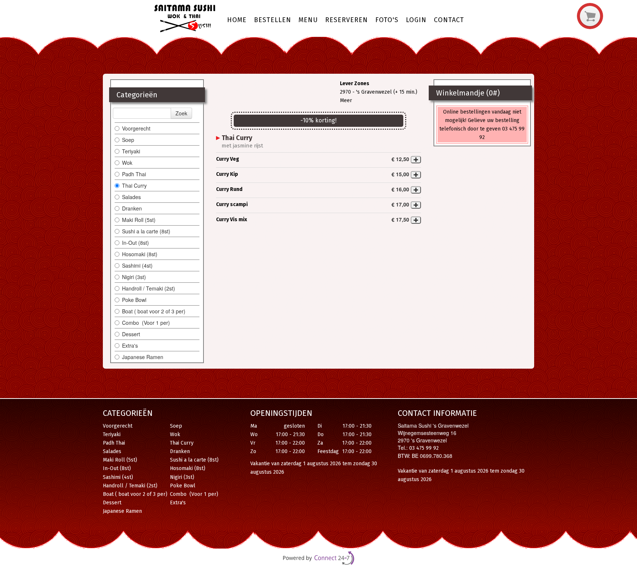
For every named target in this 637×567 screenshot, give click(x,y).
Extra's (130, 345)
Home (237, 20)
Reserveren (346, 20)
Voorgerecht (136, 128)
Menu (308, 20)
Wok (127, 162)
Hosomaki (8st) (139, 254)
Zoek (181, 113)
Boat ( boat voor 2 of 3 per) (153, 311)
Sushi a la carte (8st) (146, 231)
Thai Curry (135, 185)
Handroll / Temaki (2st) (148, 288)
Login (416, 20)
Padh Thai (134, 174)
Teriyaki (131, 151)
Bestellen (272, 20)
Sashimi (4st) (137, 265)
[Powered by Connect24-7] (318, 559)
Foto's (386, 20)
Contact (449, 20)
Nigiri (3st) (134, 277)
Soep (128, 139)
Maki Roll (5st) (139, 219)
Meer (346, 100)
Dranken (132, 208)
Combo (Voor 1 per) (146, 322)
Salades (131, 197)
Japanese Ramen (142, 357)
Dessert (132, 334)
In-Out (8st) (135, 242)
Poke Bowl (134, 299)
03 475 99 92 (424, 448)
